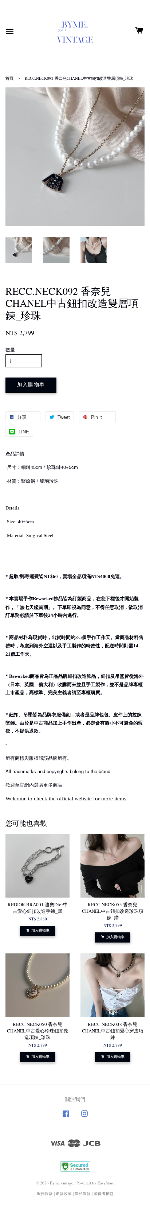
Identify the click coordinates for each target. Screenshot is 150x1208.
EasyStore (106, 1183)
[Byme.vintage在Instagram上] (84, 1117)
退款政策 (64, 1193)
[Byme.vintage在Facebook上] (66, 1117)
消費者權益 (104, 1193)
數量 (10, 349)
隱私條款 (83, 1193)
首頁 (9, 78)
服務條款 (45, 1193)
